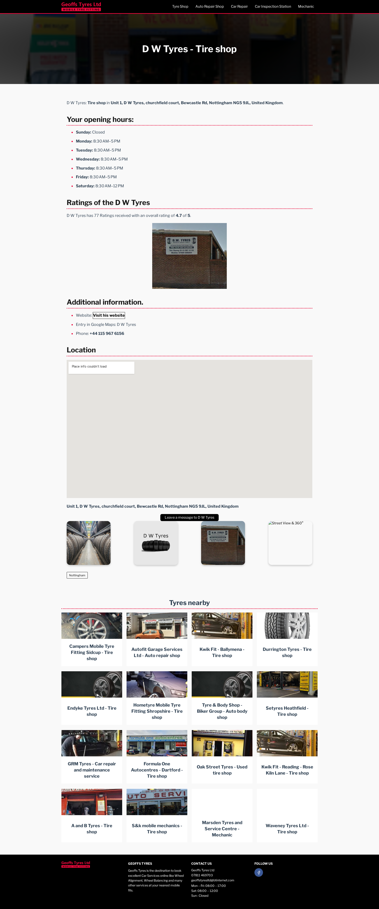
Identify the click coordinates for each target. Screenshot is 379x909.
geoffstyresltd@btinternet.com (212, 880)
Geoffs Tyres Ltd (202, 870)
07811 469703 (202, 875)
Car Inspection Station (273, 6)
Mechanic (306, 6)
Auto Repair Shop (209, 6)
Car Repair (239, 6)
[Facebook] (258, 872)
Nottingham (77, 575)
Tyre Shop (180, 6)
